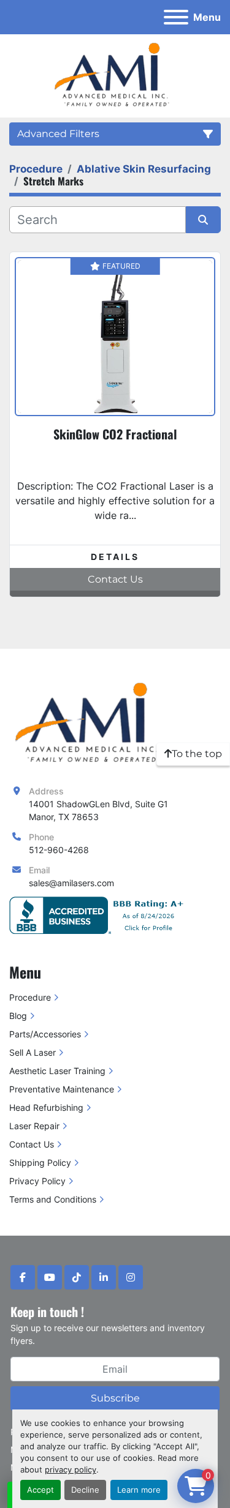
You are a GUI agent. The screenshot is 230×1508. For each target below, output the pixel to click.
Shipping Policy (40, 1162)
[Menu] (176, 17)
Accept (40, 1490)
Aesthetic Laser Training (57, 1071)
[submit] (203, 219)
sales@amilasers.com (71, 883)
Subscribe (115, 1398)
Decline (85, 1490)
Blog (18, 1015)
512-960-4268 (59, 850)
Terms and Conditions (52, 1199)
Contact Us (31, 1144)
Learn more (139, 1490)
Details (115, 556)
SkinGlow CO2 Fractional (115, 434)
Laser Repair (34, 1126)
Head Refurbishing (46, 1107)
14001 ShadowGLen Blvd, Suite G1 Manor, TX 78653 (98, 810)
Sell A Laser (32, 1052)
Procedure (30, 997)
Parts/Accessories (45, 1034)
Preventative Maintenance (61, 1089)
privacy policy (70, 1469)
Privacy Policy (37, 1181)
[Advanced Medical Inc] (91, 723)
